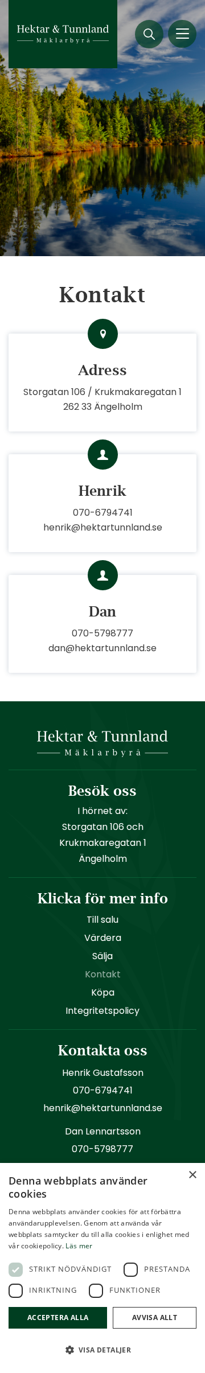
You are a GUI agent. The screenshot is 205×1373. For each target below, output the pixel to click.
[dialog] (102, 1268)
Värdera (102, 937)
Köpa (102, 992)
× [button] (192, 1175)
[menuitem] (149, 34)
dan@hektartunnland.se (102, 648)
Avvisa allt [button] (154, 1317)
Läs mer (78, 1246)
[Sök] (149, 34)
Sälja (102, 956)
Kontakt (103, 974)
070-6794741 (103, 512)
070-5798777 (102, 633)
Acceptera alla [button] (58, 1317)
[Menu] (182, 34)
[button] (102, 1350)
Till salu (102, 919)
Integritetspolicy (102, 1010)
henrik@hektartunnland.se (102, 527)
